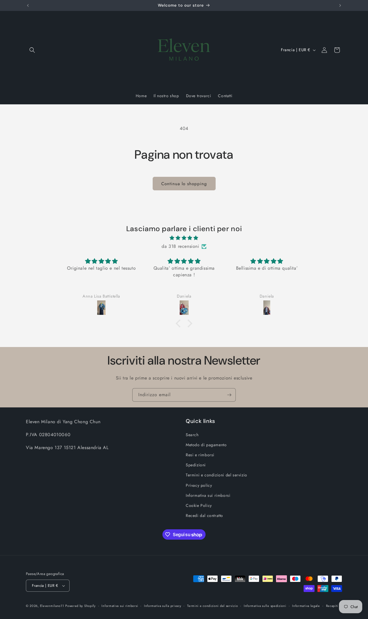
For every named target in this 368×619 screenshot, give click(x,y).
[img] (184, 238)
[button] (32, 50)
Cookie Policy (199, 505)
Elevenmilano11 (52, 605)
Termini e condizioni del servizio (216, 475)
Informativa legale (306, 605)
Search (192, 435)
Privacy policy (199, 485)
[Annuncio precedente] (28, 5)
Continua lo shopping (184, 184)
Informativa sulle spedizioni (265, 605)
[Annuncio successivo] (340, 5)
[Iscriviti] (229, 395)
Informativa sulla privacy (162, 605)
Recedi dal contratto (204, 515)
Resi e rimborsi (200, 455)
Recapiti (332, 605)
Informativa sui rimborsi (208, 495)
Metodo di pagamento (206, 445)
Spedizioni (196, 465)
